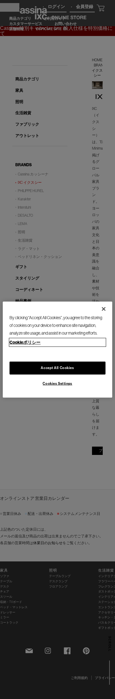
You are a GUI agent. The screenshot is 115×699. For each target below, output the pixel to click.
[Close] (103, 308)
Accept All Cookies (57, 368)
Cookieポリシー (25, 342)
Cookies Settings (57, 383)
